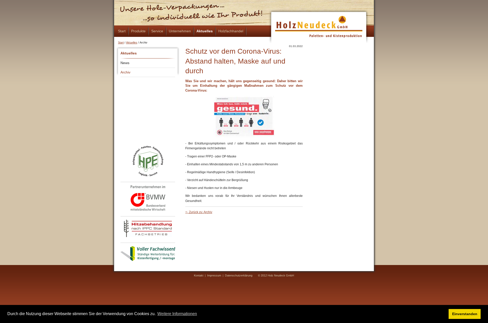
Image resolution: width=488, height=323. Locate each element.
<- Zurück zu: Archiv (198, 212)
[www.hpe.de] (147, 161)
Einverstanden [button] (464, 314)
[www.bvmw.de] (148, 198)
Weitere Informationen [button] (177, 314)
